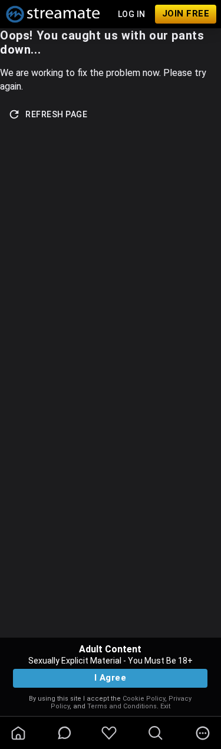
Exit (165, 706)
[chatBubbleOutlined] (64, 732)
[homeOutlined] (18, 733)
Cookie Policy (144, 698)
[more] (203, 733)
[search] (156, 733)
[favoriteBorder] (109, 733)
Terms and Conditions (122, 706)
